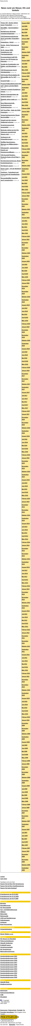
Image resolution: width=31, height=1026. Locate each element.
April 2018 (25, 361)
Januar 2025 (25, 76)
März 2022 (25, 189)
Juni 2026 (25, 29)
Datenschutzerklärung (7, 992)
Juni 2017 (25, 398)
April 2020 (25, 274)
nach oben (3, 878)
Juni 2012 (25, 617)
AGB (1, 995)
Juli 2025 (24, 63)
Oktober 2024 (26, 84)
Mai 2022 (24, 183)
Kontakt (20, 1010)
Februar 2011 (26, 673)
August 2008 (26, 786)
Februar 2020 (26, 280)
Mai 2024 (24, 99)
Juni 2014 (25, 530)
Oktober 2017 (26, 384)
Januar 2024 (25, 111)
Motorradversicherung (7, 951)
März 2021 (25, 233)
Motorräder (3, 914)
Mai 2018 (24, 358)
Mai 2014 (24, 533)
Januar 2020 (25, 283)
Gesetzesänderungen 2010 (8, 977)
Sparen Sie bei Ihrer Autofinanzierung (12, 886)
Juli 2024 (24, 93)
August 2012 (26, 611)
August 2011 (26, 654)
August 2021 (26, 217)
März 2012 (25, 626)
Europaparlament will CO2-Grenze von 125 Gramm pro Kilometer (9, 59)
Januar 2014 (25, 545)
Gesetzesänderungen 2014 (8, 969)
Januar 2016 (25, 458)
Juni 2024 (25, 96)
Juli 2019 (24, 308)
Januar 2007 (25, 851)
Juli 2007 (24, 832)
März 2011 (25, 670)
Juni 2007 (25, 835)
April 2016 (25, 448)
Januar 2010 (25, 720)
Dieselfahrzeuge (5, 905)
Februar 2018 (26, 367)
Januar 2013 (25, 589)
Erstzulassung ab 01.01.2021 (9, 894)
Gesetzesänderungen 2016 (8, 964)
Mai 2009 (24, 751)
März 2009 (25, 757)
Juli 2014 (24, 526)
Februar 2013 (26, 586)
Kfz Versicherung (5, 949)
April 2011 (25, 667)
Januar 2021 (25, 239)
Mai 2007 (24, 839)
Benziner (3, 903)
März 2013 (25, 583)
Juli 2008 (24, 789)
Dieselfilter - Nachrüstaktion (9, 28)
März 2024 (25, 105)
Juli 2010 (24, 701)
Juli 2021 (24, 221)
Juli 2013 (24, 570)
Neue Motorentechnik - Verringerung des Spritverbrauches (8, 105)
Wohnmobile (4, 916)
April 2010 (25, 711)
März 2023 (25, 146)
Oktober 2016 (26, 428)
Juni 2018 (25, 355)
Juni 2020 (25, 267)
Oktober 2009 (26, 733)
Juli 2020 (24, 264)
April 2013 (25, 579)
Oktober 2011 (26, 646)
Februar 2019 (26, 324)
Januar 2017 (25, 414)
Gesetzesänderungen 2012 (8, 973)
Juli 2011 (24, 658)
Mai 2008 (24, 795)
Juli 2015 (24, 483)
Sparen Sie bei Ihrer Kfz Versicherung (12, 884)
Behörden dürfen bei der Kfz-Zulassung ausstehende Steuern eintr (10, 132)
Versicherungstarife (6, 947)
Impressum (3, 990)
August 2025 (26, 60)
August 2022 (26, 174)
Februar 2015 (26, 498)
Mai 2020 (24, 270)
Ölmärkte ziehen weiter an (9, 99)
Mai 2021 (24, 227)
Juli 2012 (24, 614)
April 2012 (25, 623)
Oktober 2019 (26, 296)
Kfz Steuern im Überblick (8, 939)
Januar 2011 (25, 676)
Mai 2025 (24, 67)
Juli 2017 (24, 395)
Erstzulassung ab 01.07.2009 (9, 898)
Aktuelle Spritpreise (6, 943)
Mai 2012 (24, 620)
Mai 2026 (24, 32)
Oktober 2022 (26, 165)
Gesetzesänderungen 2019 (8, 958)
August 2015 (26, 480)
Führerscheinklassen (7, 941)
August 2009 (26, 742)
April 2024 (25, 102)
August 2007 (26, 829)
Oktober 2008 (26, 777)
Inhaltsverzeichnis (6, 984)
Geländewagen (5, 920)
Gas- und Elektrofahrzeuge (8, 909)
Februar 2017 (26, 411)
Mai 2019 (24, 314)
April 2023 (25, 142)
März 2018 (25, 364)
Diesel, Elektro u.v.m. (6, 934)
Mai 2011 (24, 664)
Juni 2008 (25, 792)
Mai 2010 (24, 707)
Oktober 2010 (26, 690)
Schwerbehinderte (6, 929)
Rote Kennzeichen (6, 924)
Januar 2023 (25, 152)
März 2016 (25, 452)
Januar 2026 (25, 38)
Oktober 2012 (26, 602)
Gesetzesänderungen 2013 (8, 971)
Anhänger (3, 922)
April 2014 (25, 536)
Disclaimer (3, 997)
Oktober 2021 (26, 209)
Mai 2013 (24, 576)
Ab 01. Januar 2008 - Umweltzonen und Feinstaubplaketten (7, 52)
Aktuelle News (4, 982)
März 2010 (25, 714)
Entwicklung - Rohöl (7, 42)
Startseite (12, 1024)
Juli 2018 (24, 352)
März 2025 (25, 70)
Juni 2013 (25, 573)
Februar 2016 (26, 455)
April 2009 (25, 754)
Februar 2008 (26, 804)
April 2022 (25, 186)
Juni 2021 (25, 224)
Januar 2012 (25, 633)
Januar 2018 (25, 370)
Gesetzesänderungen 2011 (8, 975)
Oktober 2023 (26, 125)
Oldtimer (3, 912)
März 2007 (25, 845)
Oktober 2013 (26, 559)
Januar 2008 (25, 807)
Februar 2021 (26, 236)
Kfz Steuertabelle (5, 907)
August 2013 (26, 567)
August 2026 (26, 23)
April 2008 (25, 798)
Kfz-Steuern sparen (7, 166)
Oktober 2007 (26, 821)
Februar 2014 (26, 542)
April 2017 (25, 405)
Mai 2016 (24, 445)
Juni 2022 (25, 180)
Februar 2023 (26, 149)
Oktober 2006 (26, 865)
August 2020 (26, 261)
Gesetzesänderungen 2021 (8, 956)
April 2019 (25, 317)
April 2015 (25, 492)
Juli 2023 (24, 133)
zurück (2, 876)
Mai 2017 (24, 402)
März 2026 (25, 35)
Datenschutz (12, 1010)
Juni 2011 (25, 661)
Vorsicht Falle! (5, 81)
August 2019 (26, 305)
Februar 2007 (26, 848)
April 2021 (25, 230)
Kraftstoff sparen (5, 945)
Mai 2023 (24, 139)
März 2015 (25, 495)
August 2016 (26, 436)
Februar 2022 (26, 192)
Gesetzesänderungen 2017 (8, 962)
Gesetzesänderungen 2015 (8, 967)
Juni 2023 (25, 136)
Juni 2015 (25, 486)
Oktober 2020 (26, 253)
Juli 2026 (24, 26)
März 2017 (25, 408)
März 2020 (25, 277)
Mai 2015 (24, 489)
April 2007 (25, 842)
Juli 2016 (24, 439)
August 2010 (26, 698)
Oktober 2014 (26, 515)
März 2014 (25, 539)
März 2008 (25, 801)
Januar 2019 (25, 327)
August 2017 (26, 392)
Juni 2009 (25, 748)
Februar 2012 (26, 629)
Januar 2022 (25, 196)
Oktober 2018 (26, 340)
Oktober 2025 (26, 52)
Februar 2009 (26, 761)
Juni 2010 (25, 704)
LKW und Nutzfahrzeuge (8, 918)
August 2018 (26, 349)
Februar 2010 (26, 717)
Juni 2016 (25, 442)
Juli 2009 (24, 745)
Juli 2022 (24, 177)
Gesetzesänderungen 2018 (8, 960)
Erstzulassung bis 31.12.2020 (9, 896)
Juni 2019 (25, 311)
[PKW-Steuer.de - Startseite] (9, 1021)
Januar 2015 (25, 501)
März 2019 (25, 320)
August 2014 (26, 523)
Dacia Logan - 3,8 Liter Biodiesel (11, 168)
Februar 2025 (26, 73)
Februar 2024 (26, 108)
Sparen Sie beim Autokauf (8, 888)
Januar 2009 (25, 764)
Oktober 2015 (26, 471)
